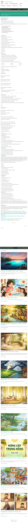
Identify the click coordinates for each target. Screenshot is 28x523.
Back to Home (14, 222)
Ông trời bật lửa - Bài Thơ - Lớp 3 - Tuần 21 (9, 379)
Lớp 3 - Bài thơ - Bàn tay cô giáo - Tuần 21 (9, 297)
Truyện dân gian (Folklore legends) (13, 247)
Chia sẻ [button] (25, 225)
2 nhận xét (4, 275)
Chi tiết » (26, 275)
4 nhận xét (4, 329)
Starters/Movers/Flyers (14, 3)
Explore (2, 3)
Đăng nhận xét (5, 301)
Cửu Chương (3, 5)
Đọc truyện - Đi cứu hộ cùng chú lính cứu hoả (10, 485)
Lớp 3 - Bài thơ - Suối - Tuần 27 (7, 432)
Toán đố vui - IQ (15, 5)
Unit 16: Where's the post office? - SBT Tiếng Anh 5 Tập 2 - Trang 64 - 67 (13, 211)
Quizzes (6, 3)
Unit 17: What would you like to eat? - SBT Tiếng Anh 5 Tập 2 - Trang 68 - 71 (14, 212)
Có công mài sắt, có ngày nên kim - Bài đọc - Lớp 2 (11, 511)
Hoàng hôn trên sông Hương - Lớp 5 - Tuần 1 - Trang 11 (12, 270)
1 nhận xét (4, 409)
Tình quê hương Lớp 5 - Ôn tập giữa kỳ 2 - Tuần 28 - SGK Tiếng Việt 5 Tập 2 (13, 324)
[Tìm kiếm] (25, 1)
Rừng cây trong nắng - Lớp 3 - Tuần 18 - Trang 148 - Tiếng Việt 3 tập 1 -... (14, 458)
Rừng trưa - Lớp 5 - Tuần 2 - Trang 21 (8, 405)
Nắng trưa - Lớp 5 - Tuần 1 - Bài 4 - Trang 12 (9, 351)
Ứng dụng (8, 5)
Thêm (20, 5)
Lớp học (20, 3)
